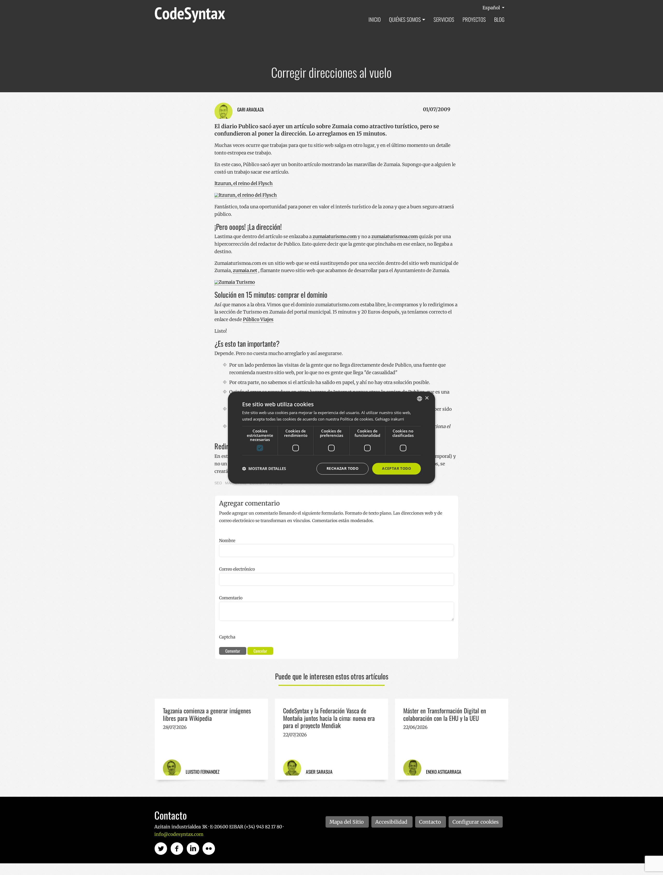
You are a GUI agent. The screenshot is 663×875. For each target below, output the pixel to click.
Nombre (227, 540)
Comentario (230, 597)
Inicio (375, 19)
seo (218, 483)
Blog (499, 19)
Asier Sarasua (319, 771)
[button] (264, 469)
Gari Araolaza (250, 109)
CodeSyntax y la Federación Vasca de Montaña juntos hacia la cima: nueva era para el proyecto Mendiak (329, 718)
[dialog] (331, 437)
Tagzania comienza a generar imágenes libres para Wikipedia (207, 714)
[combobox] (419, 398)
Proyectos (474, 19)
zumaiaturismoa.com (394, 236)
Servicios (444, 19)
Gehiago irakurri (389, 419)
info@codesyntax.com (178, 834)
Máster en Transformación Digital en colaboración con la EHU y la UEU (444, 714)
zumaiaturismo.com (335, 236)
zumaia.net (245, 270)
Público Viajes (258, 319)
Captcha (227, 636)
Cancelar (260, 651)
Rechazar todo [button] (342, 468)
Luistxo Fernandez (202, 771)
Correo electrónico (237, 569)
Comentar (232, 651)
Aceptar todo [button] (396, 468)
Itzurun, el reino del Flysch (243, 183)
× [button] (427, 398)
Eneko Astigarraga (443, 771)
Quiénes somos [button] (405, 19)
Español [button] (491, 8)
